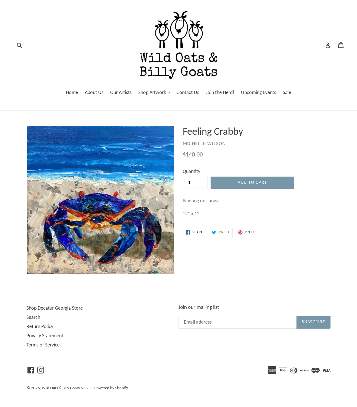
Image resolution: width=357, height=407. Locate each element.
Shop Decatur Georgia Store (54, 308)
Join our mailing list (198, 307)
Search (33, 317)
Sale (287, 92)
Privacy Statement (44, 336)
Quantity (191, 171)
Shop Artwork (155, 92)
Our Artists (121, 92)
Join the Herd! (220, 92)
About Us (94, 92)
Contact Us (188, 92)
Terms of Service (43, 345)
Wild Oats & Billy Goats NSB (65, 388)
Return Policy (39, 326)
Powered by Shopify (111, 388)
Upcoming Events (258, 92)
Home (72, 92)
